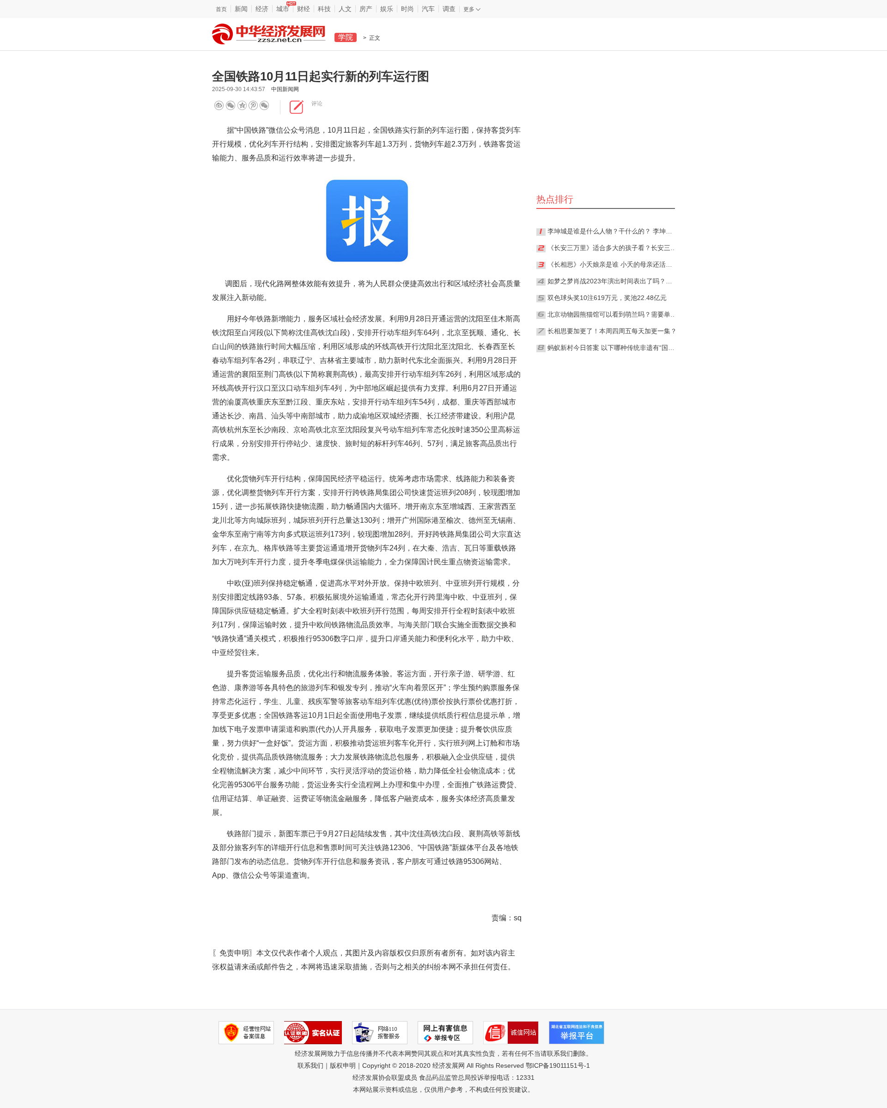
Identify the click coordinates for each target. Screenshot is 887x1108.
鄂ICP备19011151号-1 (558, 1065)
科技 (324, 8)
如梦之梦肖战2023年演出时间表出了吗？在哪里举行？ (612, 281)
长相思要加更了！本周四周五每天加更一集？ (612, 331)
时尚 (407, 8)
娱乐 (386, 8)
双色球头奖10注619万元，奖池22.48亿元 (607, 297)
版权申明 (343, 1065)
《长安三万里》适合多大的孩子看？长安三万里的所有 (612, 247)
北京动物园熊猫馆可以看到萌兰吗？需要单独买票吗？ (612, 314)
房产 (365, 8)
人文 (345, 8)
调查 (449, 8)
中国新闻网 (285, 89)
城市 (282, 8)
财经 (303, 8)
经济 (261, 8)
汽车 (428, 8)
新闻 (241, 8)
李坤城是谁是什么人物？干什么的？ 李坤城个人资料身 (612, 231)
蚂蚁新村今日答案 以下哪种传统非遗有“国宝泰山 (612, 347)
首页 (221, 9)
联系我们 (310, 1065)
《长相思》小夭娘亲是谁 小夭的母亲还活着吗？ (612, 264)
